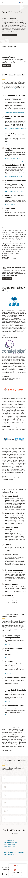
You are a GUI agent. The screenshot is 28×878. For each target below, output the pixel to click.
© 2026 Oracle (4, 864)
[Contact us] (25, 2)
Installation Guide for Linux (11, 842)
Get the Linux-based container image (9, 34)
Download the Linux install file (12, 158)
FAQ (15, 46)
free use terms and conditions (11, 88)
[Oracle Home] (6, 3)
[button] (2, 2)
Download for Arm (10, 204)
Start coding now (9, 218)
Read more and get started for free (13, 176)
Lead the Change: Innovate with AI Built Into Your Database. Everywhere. (13, 56)
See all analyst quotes (7, 292)
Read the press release (7, 278)
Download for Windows (11, 144)
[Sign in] (22, 2)
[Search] (17, 2)
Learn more (8, 644)
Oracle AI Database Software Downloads (14, 852)
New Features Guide (9, 840)
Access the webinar (6, 65)
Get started (10, 46)
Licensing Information (9, 844)
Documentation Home (9, 846)
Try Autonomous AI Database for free (14, 112)
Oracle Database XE (9, 854)
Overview (4, 46)
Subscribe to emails (5, 869)
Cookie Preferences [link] (5, 867)
